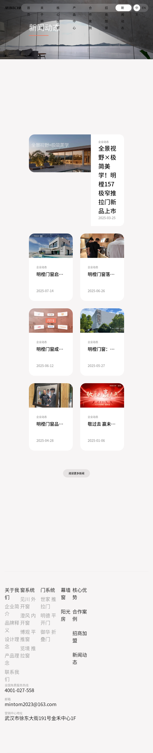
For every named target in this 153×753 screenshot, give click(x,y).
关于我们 (12, 594)
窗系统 (27, 590)
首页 (28, 8)
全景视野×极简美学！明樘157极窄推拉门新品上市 (107, 179)
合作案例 (90, 8)
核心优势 (58, 8)
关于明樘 (41, 8)
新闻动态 (122, 8)
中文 (136, 8)
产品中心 (74, 8)
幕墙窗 (66, 594)
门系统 (47, 590)
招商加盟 (106, 8)
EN (144, 7)
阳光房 (66, 615)
